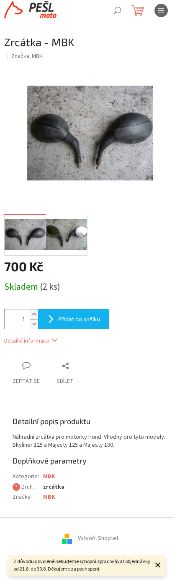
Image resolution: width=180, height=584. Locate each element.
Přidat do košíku (79, 318)
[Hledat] (117, 10)
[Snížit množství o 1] (34, 324)
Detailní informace (26, 341)
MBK (49, 476)
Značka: (27, 56)
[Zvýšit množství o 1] (34, 314)
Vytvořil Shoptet (98, 538)
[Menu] (161, 10)
